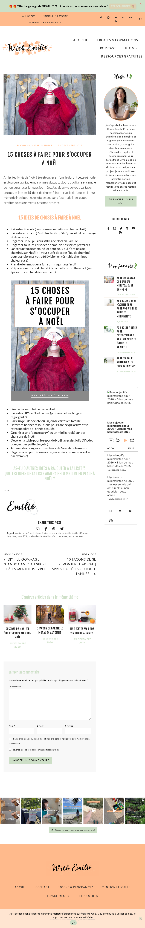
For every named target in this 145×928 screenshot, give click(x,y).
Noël (14, 536)
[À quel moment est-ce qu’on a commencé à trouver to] (52, 811)
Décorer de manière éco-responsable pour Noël (17, 633)
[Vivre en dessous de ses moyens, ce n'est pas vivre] (72, 811)
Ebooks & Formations (117, 40)
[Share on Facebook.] (46, 529)
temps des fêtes (76, 536)
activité (18, 533)
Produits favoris (56, 16)
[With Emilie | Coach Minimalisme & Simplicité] (27, 48)
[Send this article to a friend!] (37, 529)
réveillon (47, 536)
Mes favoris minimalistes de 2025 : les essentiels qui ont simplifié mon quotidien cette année (120, 486)
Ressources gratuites (122, 56)
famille (75, 533)
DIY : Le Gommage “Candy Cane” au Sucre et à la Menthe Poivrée (25, 564)
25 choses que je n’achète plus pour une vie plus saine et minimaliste (127, 308)
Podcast (108, 48)
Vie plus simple (42, 145)
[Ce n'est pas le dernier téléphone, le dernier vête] (135, 811)
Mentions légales (116, 887)
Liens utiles (88, 895)
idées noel (83, 533)
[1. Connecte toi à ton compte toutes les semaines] (93, 811)
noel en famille (35, 536)
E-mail (41, 725)
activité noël (28, 533)
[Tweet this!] (62, 529)
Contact (43, 887)
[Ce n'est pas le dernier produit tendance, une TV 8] (10, 811)
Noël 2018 (22, 536)
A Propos (29, 16)
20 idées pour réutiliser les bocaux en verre (126, 362)
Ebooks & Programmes (76, 887)
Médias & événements (45, 22)
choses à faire (41, 533)
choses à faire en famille (60, 533)
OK (73, 922)
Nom (12, 725)
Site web (69, 725)
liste (8, 536)
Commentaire (16, 686)
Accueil (80, 40)
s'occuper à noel (59, 536)
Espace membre (59, 895)
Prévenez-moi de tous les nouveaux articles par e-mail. (36, 749)
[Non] (140, 918)
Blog (129, 48)
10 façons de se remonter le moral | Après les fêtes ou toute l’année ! (74, 566)
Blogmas (23, 145)
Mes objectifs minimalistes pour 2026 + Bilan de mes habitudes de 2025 (120, 461)
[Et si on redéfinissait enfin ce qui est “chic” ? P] (31, 811)
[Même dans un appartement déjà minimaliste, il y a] (114, 811)
